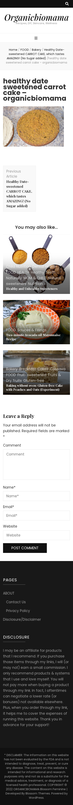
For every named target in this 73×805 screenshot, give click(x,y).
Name (9, 487)
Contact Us (16, 602)
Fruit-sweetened (31, 374)
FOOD (24, 50)
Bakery (36, 50)
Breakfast (27, 369)
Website (10, 526)
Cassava (57, 369)
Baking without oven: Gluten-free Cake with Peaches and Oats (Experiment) (34, 387)
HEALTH (23, 272)
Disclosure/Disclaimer (22, 619)
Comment (12, 445)
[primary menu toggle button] (36, 38)
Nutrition (35, 283)
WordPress (36, 798)
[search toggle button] (67, 4)
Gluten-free (33, 380)
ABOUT (8, 593)
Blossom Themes (38, 793)
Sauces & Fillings (31, 330)
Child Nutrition (18, 266)
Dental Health (44, 266)
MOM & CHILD (35, 278)
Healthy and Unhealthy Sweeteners (32, 289)
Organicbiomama (36, 17)
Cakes (43, 369)
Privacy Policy (18, 610)
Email (8, 506)
